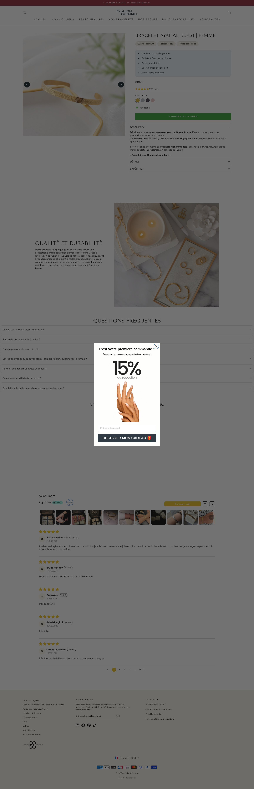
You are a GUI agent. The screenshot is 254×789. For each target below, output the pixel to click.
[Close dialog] (156, 346)
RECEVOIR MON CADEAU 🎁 (127, 438)
